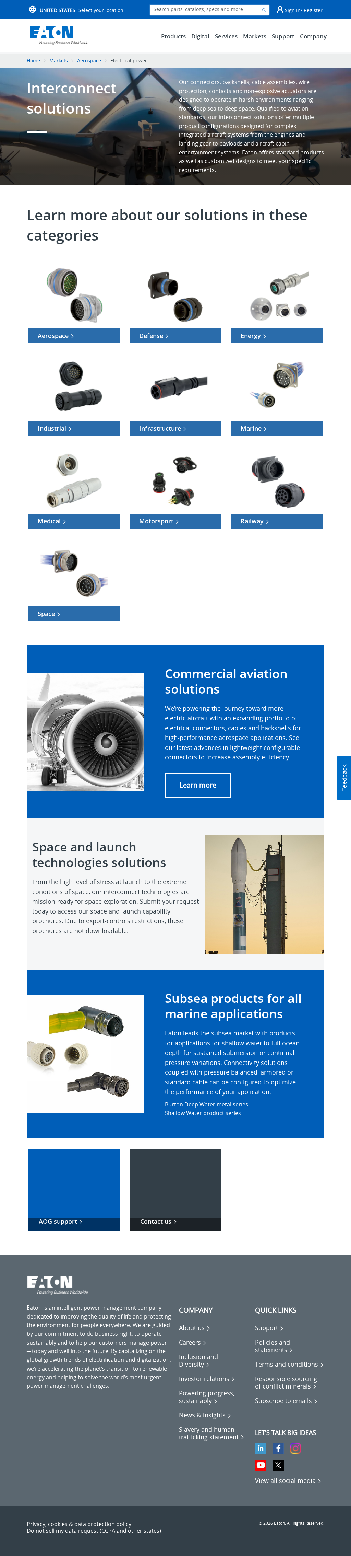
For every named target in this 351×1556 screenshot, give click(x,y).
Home (33, 60)
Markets (58, 60)
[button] (198, 785)
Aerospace (89, 60)
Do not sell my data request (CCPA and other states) (94, 1530)
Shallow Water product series (203, 1113)
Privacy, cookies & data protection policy (79, 1524)
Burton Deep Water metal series (206, 1104)
